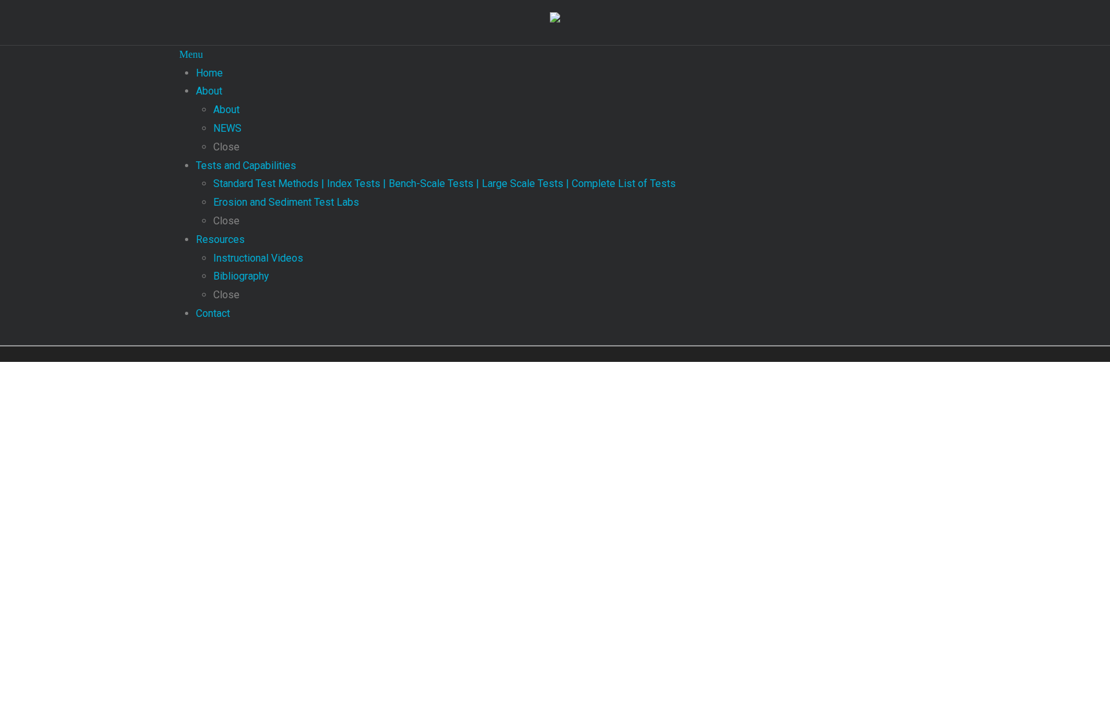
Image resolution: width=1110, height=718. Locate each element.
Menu (191, 54)
